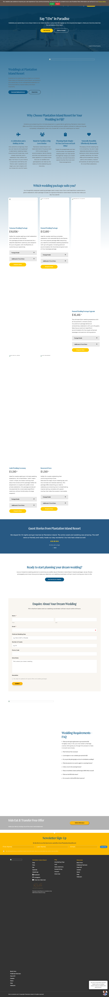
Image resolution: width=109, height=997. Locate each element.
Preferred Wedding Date (19, 634)
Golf (55, 864)
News (11, 980)
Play (55, 859)
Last (56, 622)
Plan (33, 865)
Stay (33, 862)
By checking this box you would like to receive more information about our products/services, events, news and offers (32, 851)
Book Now (13, 971)
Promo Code (15, 650)
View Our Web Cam (40, 880)
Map (11, 983)
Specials (34, 869)
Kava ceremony (58, 867)
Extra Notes (15, 658)
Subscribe (103, 847)
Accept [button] (52, 4)
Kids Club (57, 874)
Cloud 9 (56, 871)
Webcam (12, 985)
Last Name (41, 846)
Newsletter (15, 675)
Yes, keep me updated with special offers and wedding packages (30, 678)
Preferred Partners (15, 973)
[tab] (23, 252)
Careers (12, 978)
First (13, 622)
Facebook (37, 874)
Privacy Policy (102, 1)
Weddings (35, 872)
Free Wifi (12, 976)
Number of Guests (17, 642)
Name (14, 615)
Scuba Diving (58, 869)
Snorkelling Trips (59, 862)
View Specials (79, 823)
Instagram (37, 877)
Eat (33, 867)
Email (14, 626)
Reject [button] (57, 4)
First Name (7, 846)
